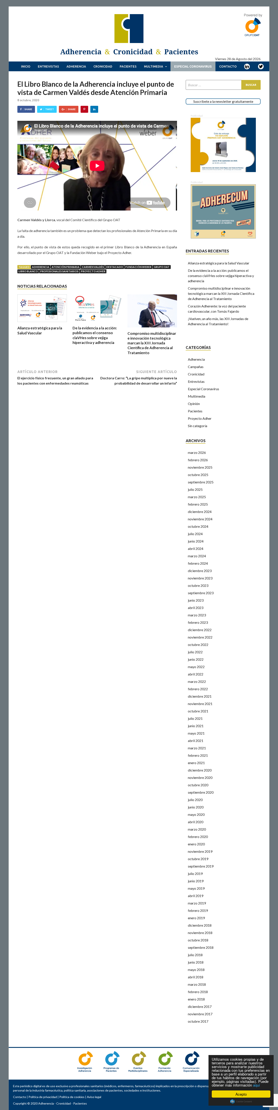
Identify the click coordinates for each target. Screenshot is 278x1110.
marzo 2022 (197, 681)
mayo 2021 (196, 733)
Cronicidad (102, 66)
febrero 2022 (198, 689)
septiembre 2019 (200, 866)
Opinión (194, 404)
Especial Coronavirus (193, 66)
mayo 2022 (196, 667)
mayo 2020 (196, 814)
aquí (256, 1085)
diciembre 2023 (200, 571)
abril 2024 (195, 548)
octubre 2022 (198, 644)
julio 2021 (195, 718)
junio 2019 (196, 881)
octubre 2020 (198, 785)
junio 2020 (196, 807)
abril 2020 (195, 822)
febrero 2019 (198, 910)
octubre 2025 (198, 475)
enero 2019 (196, 918)
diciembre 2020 (200, 770)
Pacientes (128, 66)
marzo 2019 (197, 903)
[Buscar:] (223, 85)
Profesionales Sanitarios (59, 271)
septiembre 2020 (200, 792)
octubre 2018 (198, 940)
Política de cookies (71, 1097)
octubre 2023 (198, 585)
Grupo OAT (162, 267)
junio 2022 (196, 659)
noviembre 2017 (200, 1014)
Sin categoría (197, 426)
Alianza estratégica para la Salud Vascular (39, 330)
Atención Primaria (65, 267)
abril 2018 (195, 977)
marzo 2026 (197, 452)
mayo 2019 (196, 888)
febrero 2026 (198, 460)
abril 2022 (195, 674)
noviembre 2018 (200, 933)
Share (28, 109)
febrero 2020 (198, 837)
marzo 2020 (197, 829)
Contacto (228, 66)
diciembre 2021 (200, 696)
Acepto (241, 1094)
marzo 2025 (197, 497)
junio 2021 (196, 726)
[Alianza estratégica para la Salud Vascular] (42, 323)
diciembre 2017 (200, 1006)
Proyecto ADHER (93, 271)
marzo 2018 (197, 984)
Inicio (25, 66)
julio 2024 (195, 534)
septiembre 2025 (200, 482)
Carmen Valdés (93, 267)
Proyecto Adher (200, 418)
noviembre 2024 (200, 519)
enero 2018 (196, 999)
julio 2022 (195, 652)
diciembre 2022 (200, 630)
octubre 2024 (198, 526)
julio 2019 (195, 873)
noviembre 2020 (200, 777)
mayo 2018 (196, 969)
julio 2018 (195, 955)
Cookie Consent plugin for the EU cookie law (241, 1101)
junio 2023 (196, 600)
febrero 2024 (198, 563)
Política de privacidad (42, 1097)
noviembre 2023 (200, 578)
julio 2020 (195, 800)
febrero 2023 (198, 622)
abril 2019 (195, 896)
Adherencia (76, 66)
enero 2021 (196, 763)
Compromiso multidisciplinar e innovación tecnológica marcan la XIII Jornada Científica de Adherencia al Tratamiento (151, 343)
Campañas (196, 367)
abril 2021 (195, 740)
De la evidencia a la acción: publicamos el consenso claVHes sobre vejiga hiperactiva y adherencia (95, 335)
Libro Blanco (28, 271)
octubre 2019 (198, 859)
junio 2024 (196, 541)
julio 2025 (195, 489)
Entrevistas (48, 66)
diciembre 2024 (200, 511)
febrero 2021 (198, 755)
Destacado (114, 267)
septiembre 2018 (200, 947)
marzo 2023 (197, 615)
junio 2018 (196, 962)
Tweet (49, 109)
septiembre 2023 (200, 593)
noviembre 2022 (200, 637)
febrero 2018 (198, 992)
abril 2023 (195, 608)
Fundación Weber (138, 267)
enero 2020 (196, 844)
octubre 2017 (198, 1021)
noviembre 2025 (200, 467)
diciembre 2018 (200, 925)
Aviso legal (94, 1097)
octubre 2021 (198, 711)
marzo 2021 (197, 748)
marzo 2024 (197, 556)
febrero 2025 (198, 504)
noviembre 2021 (200, 704)
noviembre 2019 (200, 851)
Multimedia (153, 66)
